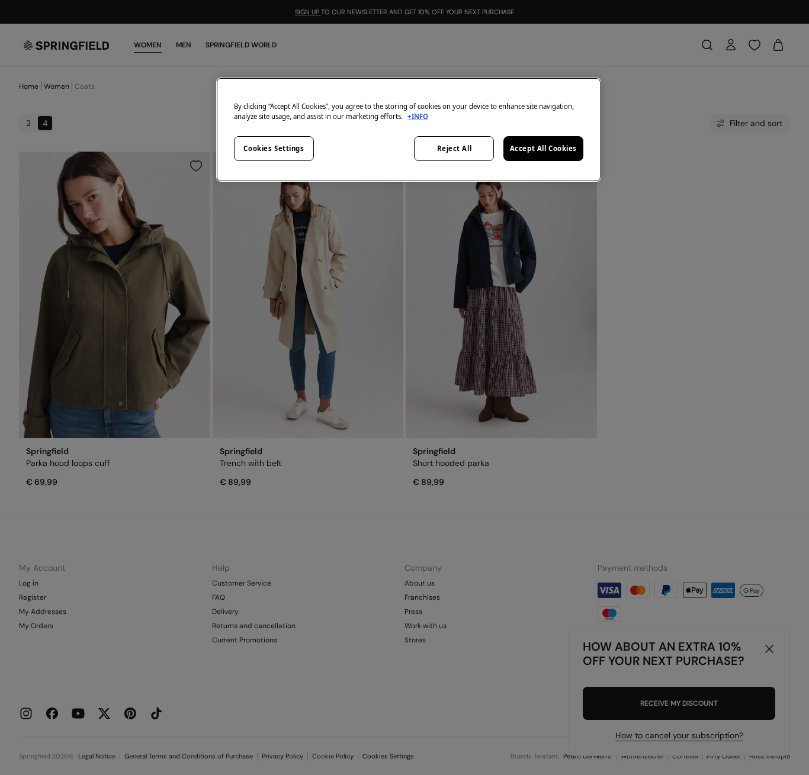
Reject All (454, 148)
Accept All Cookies (543, 148)
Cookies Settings (273, 148)
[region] (408, 130)
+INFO (417, 116)
